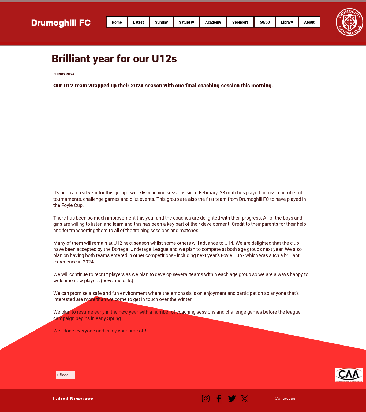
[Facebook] (219, 398)
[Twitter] (232, 398)
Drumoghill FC (61, 22)
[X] (244, 399)
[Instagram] (205, 398)
